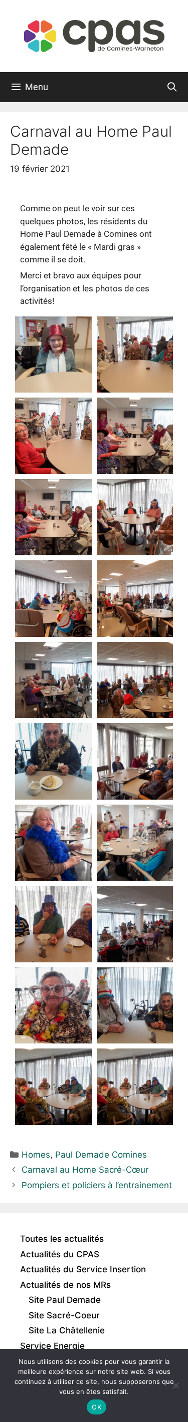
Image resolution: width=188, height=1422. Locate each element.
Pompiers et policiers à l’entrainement (97, 1185)
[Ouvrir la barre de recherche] (172, 87)
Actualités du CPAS (59, 1254)
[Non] (175, 1385)
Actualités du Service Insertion (83, 1269)
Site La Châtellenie (67, 1330)
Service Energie (52, 1346)
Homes (36, 1155)
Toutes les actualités (62, 1239)
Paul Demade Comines (101, 1155)
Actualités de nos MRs (65, 1285)
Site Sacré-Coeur (64, 1315)
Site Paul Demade (65, 1300)
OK (96, 1407)
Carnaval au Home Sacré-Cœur (85, 1170)
